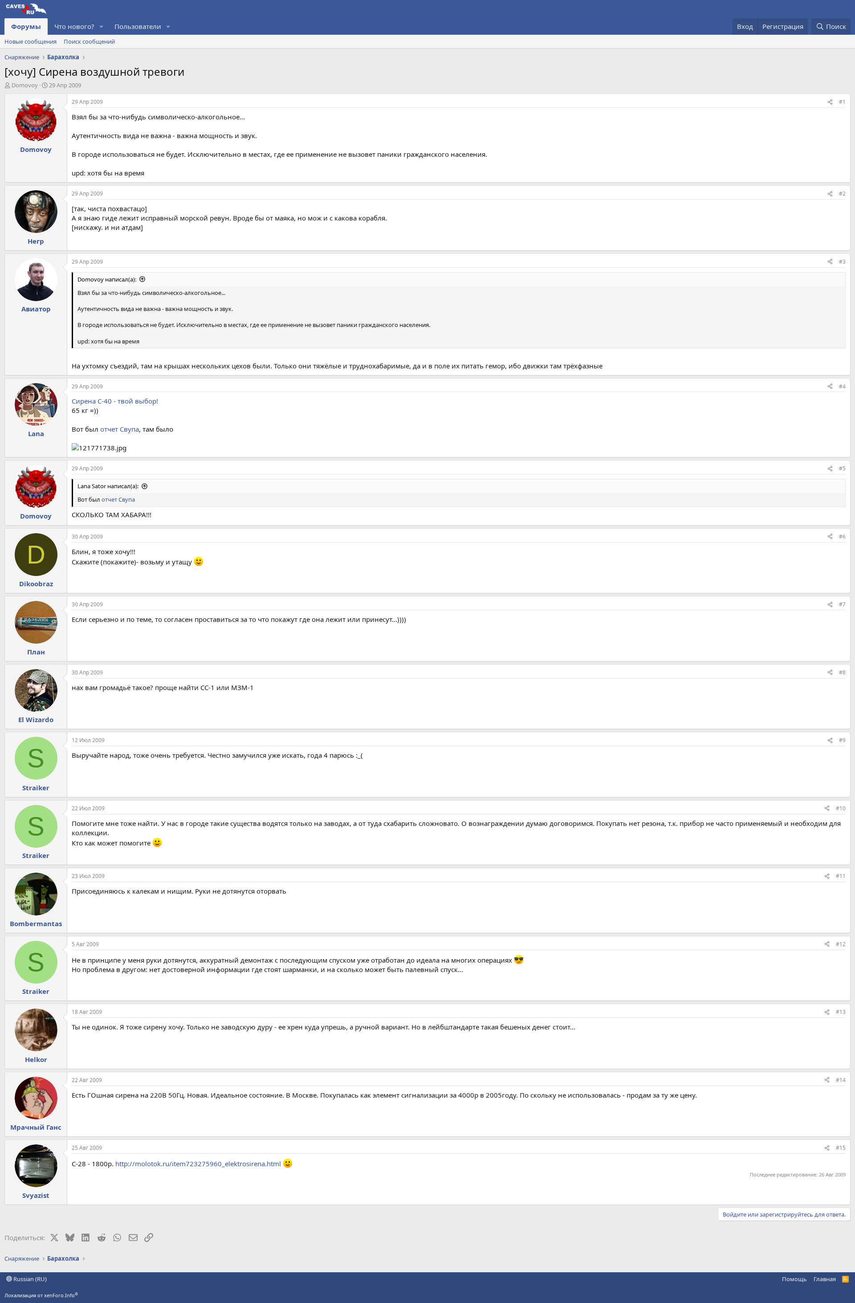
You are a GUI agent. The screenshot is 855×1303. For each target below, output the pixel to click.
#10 (841, 808)
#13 (841, 1012)
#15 (841, 1148)
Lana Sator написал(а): (107, 486)
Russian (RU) (29, 1279)
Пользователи (137, 26)
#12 (841, 944)
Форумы (26, 26)
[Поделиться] (830, 102)
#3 (842, 262)
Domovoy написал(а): (106, 279)
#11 (841, 876)
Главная (825, 1279)
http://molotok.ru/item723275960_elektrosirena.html (198, 1163)
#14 (841, 1080)
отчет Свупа (119, 429)
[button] (101, 26)
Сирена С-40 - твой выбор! (115, 400)
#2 (842, 193)
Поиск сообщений (89, 41)
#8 (842, 672)
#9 (842, 740)
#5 (842, 468)
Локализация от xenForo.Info (41, 1295)
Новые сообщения (30, 41)
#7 (842, 604)
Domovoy (25, 85)
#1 (842, 102)
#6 (842, 536)
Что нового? (74, 26)
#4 (842, 386)
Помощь (794, 1279)
